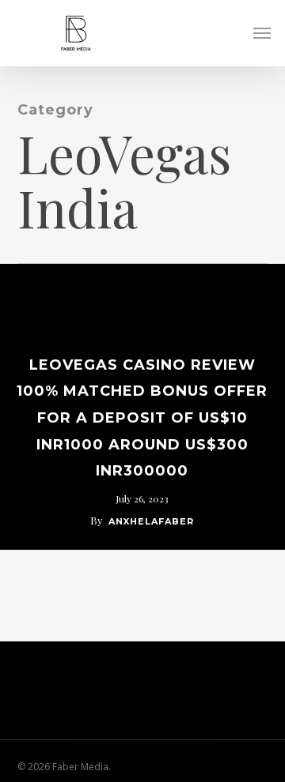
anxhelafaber (151, 521)
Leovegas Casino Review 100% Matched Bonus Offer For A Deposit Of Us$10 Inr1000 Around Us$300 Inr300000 (142, 417)
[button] (262, 33)
